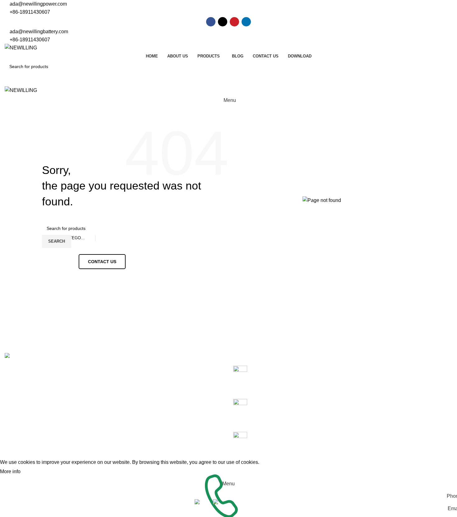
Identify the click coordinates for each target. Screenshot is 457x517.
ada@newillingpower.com (38, 4)
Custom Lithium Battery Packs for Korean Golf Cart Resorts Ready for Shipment (295, 376)
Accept (34, 472)
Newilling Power (40, 454)
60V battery (131, 392)
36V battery (131, 369)
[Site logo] (21, 47)
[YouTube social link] (234, 21)
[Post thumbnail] (242, 377)
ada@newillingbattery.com (39, 31)
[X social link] (222, 21)
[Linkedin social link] (246, 21)
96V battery (131, 415)
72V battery (131, 404)
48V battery (131, 380)
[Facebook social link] (210, 21)
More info (11, 471)
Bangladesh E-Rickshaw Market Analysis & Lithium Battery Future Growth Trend (293, 409)
